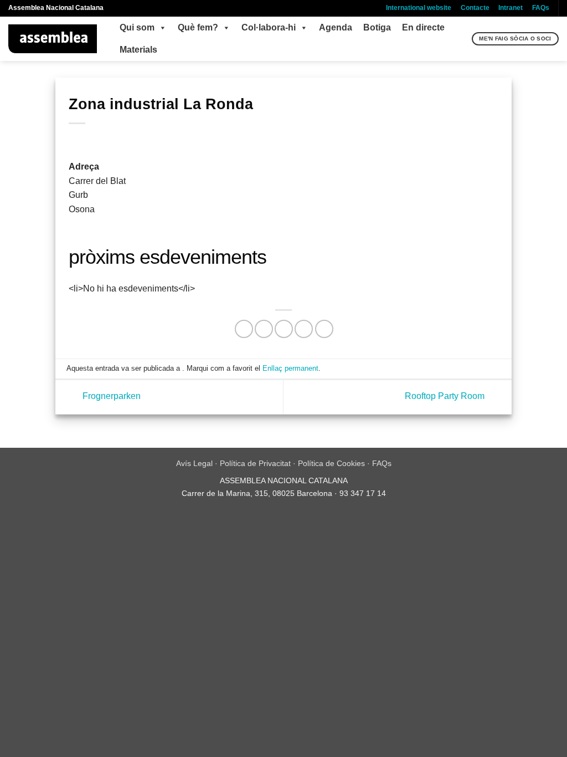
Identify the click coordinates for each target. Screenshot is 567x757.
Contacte (475, 8)
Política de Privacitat (255, 463)
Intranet (510, 8)
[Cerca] (462, 39)
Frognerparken (110, 396)
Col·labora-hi (268, 27)
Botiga (377, 27)
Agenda (335, 27)
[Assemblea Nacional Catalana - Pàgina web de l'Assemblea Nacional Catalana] (52, 39)
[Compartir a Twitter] (264, 329)
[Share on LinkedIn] (324, 329)
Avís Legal (194, 463)
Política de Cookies (331, 463)
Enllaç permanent (290, 368)
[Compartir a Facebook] (244, 329)
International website (418, 8)
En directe (423, 27)
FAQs (540, 8)
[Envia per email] (284, 329)
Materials (138, 49)
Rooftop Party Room (446, 396)
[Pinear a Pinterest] (304, 329)
